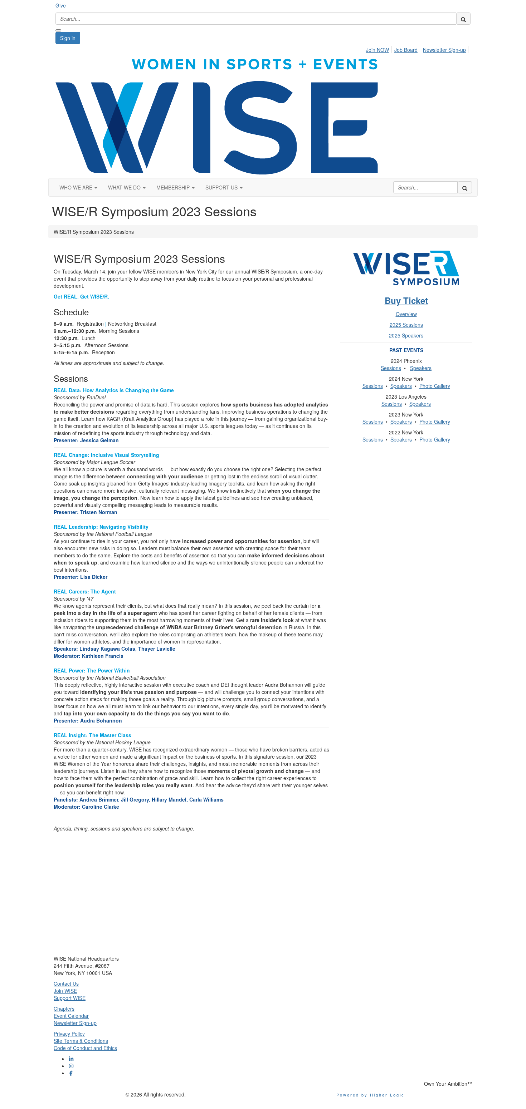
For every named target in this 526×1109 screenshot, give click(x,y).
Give (60, 5)
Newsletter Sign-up (444, 49)
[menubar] (418, 48)
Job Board (406, 49)
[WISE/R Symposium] (406, 271)
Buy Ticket (406, 300)
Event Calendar (71, 1015)
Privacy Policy (69, 1033)
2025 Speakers (406, 335)
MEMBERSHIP (173, 187)
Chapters (64, 1008)
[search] (463, 19)
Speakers (421, 367)
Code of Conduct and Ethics (85, 1047)
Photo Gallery (434, 385)
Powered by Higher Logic (370, 1095)
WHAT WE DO (125, 187)
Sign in (68, 37)
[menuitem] (379, 48)
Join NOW (377, 49)
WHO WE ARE (76, 187)
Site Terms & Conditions (81, 1040)
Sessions (391, 367)
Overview (406, 313)
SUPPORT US (222, 187)
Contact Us (66, 983)
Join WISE (65, 990)
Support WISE (70, 997)
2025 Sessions (406, 324)
